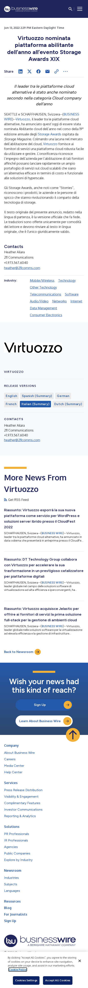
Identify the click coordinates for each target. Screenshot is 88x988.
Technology (67, 280)
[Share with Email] (47, 71)
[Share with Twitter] (29, 71)
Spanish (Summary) (37, 396)
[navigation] (80, 9)
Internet (76, 301)
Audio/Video (39, 301)
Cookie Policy (18, 969)
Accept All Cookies (57, 980)
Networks (59, 301)
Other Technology (43, 287)
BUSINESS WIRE (52, 533)
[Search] (70, 9)
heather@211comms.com (22, 268)
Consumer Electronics (46, 315)
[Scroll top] (73, 735)
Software (72, 294)
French (11, 404)
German (63, 396)
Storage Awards (49, 134)
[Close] (79, 961)
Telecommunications (45, 294)
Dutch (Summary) (68, 404)
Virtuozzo (23, 119)
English (11, 396)
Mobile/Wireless (42, 280)
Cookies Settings (26, 980)
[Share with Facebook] (38, 71)
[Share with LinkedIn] (20, 71)
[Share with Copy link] (56, 71)
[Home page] (21, 9)
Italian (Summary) (35, 404)
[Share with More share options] (65, 71)
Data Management (43, 308)
